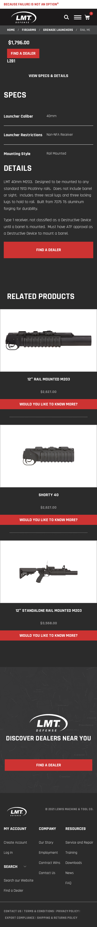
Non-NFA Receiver (60, 134)
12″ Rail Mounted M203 (48, 379)
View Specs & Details (48, 75)
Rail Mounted (56, 153)
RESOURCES (75, 828)
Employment (48, 852)
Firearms (29, 30)
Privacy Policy (67, 911)
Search (10, 866)
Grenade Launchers (58, 30)
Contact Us (47, 872)
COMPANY (47, 828)
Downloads (73, 862)
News (69, 872)
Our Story (46, 842)
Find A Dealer (23, 53)
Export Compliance (20, 918)
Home (11, 30)
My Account (15, 828)
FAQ (68, 883)
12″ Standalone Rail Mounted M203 (49, 610)
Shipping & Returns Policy (57, 918)
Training (71, 852)
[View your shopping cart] (87, 17)
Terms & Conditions (39, 911)
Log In (8, 852)
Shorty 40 (49, 495)
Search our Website (18, 880)
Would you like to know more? (49, 404)
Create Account (15, 842)
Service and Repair (79, 842)
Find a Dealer (13, 890)
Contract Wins (49, 862)
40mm (52, 116)
